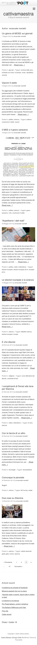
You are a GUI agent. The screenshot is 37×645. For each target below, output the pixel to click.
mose (23, 72)
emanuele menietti (17, 28)
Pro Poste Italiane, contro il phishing (15, 604)
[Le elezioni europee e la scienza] (18, 303)
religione (11, 376)
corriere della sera (27, 70)
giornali (11, 70)
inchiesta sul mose (8, 72)
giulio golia (5, 554)
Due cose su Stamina (12, 497)
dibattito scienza (26, 332)
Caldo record (6, 614)
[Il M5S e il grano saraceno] (18, 179)
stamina (4, 425)
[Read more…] (19, 65)
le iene (30, 423)
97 (9, 566)
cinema (11, 490)
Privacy (4, 622)
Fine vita (5, 611)
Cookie (11, 622)
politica (11, 119)
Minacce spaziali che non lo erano (14, 591)
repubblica (29, 72)
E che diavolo (8, 341)
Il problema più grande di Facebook (15, 587)
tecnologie (12, 470)
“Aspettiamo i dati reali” (13, 220)
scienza (16, 119)
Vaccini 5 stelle (9, 82)
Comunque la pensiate (13, 477)
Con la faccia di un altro (13, 433)
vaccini (17, 122)
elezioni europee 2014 (20, 269)
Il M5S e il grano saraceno (15, 129)
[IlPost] (22, 3)
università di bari (12, 378)
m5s (10, 213)
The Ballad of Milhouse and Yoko (14, 607)
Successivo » (18, 566)
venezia (4, 75)
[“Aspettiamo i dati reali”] (18, 243)
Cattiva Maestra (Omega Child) (11, 637)
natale (30, 490)
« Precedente (7, 562)
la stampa (18, 72)
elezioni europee (7, 269)
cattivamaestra (18, 13)
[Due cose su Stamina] (12, 520)
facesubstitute (27, 470)
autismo (29, 119)
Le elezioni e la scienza (10, 600)
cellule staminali (26, 551)
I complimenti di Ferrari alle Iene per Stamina (17, 387)
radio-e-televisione (20, 267)
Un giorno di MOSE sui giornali (17, 33)
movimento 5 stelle (8, 122)
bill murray (24, 490)
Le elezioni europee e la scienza (18, 279)
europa (15, 334)
